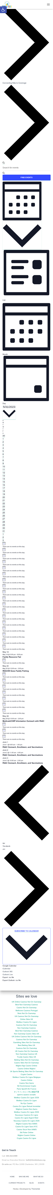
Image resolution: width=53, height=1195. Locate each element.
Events (41, 1183)
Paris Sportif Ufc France (26, 1089)
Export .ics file (8, 977)
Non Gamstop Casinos (26, 1028)
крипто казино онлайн (26, 1095)
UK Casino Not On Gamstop (26, 1051)
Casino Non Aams (26, 1083)
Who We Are (24, 1177)
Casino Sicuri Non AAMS (27, 1129)
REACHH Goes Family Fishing (16, 671)
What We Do (38, 1177)
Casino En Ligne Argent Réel (26, 1118)
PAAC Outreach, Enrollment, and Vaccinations (23, 747)
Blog (31, 1183)
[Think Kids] (8, 4)
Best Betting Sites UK (26, 1045)
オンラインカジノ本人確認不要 (26, 1092)
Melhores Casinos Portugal (27, 1010)
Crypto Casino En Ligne (26, 1138)
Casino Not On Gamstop (27, 1008)
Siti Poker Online (26, 1132)
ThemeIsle (35, 1189)
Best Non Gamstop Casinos (26, 1005)
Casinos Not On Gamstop (26, 1025)
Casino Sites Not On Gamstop (26, 1063)
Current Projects (17, 1183)
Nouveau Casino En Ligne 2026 (26, 1121)
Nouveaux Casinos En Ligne (26, 1115)
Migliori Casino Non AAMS (26, 1124)
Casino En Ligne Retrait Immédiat (26, 1106)
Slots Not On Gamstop (26, 1013)
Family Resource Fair (12, 657)
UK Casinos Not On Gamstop (26, 1016)
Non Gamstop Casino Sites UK (26, 1034)
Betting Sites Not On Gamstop (26, 1060)
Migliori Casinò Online (26, 1135)
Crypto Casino (26, 1074)
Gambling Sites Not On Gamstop (26, 1042)
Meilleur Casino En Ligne (26, 1022)
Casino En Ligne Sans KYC (26, 1127)
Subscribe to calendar (27, 931)
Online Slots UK (26, 1019)
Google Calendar (9, 966)
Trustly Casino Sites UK (26, 1057)
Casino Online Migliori (26, 1069)
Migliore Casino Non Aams (26, 1109)
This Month (6, 846)
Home (12, 1177)
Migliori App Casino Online (26, 1066)
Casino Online (26, 1080)
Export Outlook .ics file (12, 980)
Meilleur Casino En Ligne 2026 (26, 1098)
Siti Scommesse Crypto (26, 1086)
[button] (3, 9)
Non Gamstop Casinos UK (26, 1054)
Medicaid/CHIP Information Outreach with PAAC (23, 721)
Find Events (26, 177)
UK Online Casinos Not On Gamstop (26, 1002)
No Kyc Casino (27, 1103)
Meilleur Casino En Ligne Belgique (27, 1077)
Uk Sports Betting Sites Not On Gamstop (26, 1071)
